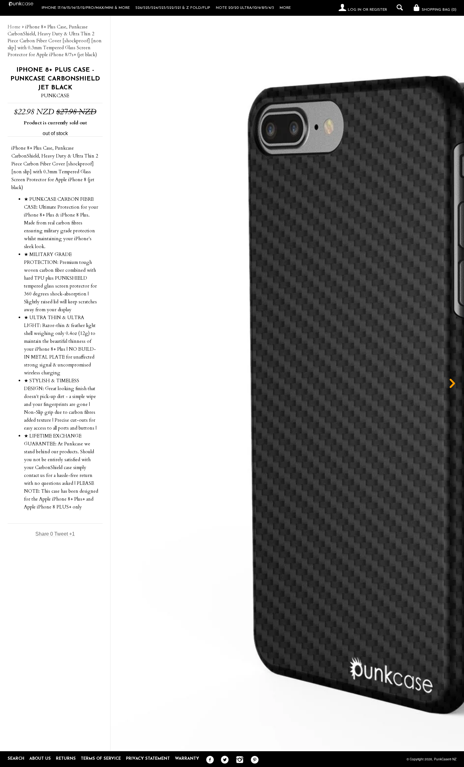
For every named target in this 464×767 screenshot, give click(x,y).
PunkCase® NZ (445, 759)
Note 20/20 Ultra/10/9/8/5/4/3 (245, 8)
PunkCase (55, 95)
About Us (40, 759)
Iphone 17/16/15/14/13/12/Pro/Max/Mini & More (86, 8)
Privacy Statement (148, 759)
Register (378, 10)
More (285, 8)
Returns (66, 759)
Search (16, 759)
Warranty (187, 759)
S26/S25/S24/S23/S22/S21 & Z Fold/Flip (172, 8)
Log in (354, 10)
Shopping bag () (438, 10)
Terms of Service (101, 759)
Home (14, 27)
